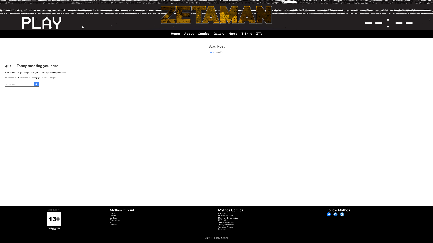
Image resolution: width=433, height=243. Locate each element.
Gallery (218, 34)
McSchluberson (224, 220)
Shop (112, 222)
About (189, 34)
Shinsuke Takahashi (226, 222)
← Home (19, 78)
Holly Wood (223, 213)
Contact (113, 218)
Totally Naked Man (226, 225)
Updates (113, 225)
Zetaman (222, 229)
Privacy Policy (115, 220)
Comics (203, 34)
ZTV (259, 34)
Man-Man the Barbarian (228, 218)
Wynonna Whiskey (226, 227)
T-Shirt (246, 34)
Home (175, 34)
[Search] (36, 84)
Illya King (224, 238)
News (233, 34)
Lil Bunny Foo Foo (225, 216)
